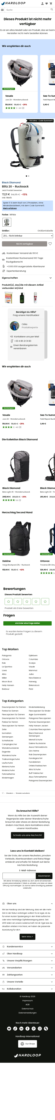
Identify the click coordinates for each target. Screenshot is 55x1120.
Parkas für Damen (10, 711)
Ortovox (5, 659)
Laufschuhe (7, 763)
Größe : (6, 231)
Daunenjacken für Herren (13, 718)
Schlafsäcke (7, 741)
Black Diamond (11, 182)
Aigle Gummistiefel (37, 715)
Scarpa (32, 663)
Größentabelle (45, 231)
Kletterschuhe (8, 767)
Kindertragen (8, 778)
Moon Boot (7, 682)
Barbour (5, 689)
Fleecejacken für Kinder (39, 711)
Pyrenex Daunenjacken (39, 722)
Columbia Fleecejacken (40, 729)
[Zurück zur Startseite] (4, 793)
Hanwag (32, 682)
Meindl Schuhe (35, 740)
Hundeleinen (35, 762)
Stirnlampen (7, 737)
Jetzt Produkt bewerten (12, 190)
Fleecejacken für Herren (13, 726)
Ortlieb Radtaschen (38, 766)
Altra (4, 674)
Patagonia (6, 656)
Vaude (32, 667)
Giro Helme (34, 751)
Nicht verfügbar (24, 244)
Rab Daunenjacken (37, 755)
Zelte (4, 729)
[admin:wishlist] (50, 243)
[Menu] (2, 9)
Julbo (31, 674)
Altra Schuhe (35, 769)
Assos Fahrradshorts (38, 747)
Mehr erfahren (10, 208)
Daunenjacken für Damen (14, 707)
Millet (4, 678)
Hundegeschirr (35, 758)
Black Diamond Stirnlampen (36, 734)
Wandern (9, 793)
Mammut (33, 670)
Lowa (4, 670)
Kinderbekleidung (37, 707)
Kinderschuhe (8, 770)
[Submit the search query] (52, 10)
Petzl (31, 689)
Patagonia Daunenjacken (40, 781)
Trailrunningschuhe (11, 759)
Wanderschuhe (9, 755)
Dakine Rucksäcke (37, 743)
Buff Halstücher (36, 773)
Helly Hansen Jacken (38, 726)
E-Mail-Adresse (27, 870)
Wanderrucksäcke (10, 748)
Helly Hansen (8, 685)
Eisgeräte (6, 752)
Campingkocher (9, 744)
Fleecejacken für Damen (13, 715)
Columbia (33, 659)
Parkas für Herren (10, 722)
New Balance (35, 678)
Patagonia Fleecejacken (40, 718)
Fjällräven (33, 656)
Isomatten (6, 733)
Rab (4, 663)
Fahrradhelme (8, 774)
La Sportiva (7, 667)
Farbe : (9, 215)
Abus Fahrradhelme (38, 777)
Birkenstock (34, 685)
